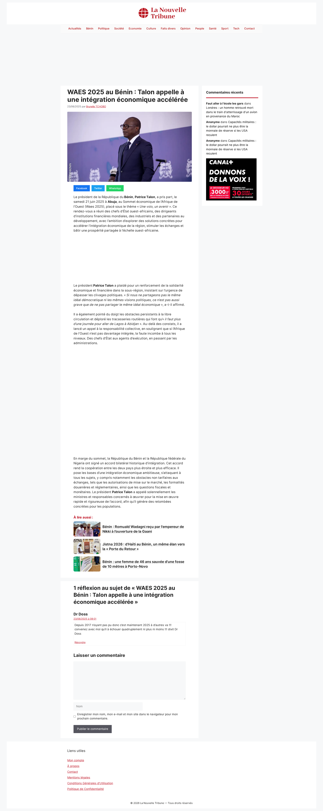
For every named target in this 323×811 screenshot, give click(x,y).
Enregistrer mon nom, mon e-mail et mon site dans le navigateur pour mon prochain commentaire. (127, 716)
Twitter (98, 188)
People (199, 28)
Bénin (89, 28)
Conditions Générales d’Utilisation (90, 783)
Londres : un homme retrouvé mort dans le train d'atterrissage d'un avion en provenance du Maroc (231, 112)
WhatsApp (115, 188)
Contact (249, 28)
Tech (236, 28)
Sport (224, 28)
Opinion (185, 28)
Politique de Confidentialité (85, 789)
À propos (73, 766)
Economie (135, 28)
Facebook (81, 188)
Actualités (74, 28)
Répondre (80, 642)
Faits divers (168, 28)
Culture (151, 28)
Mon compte (75, 760)
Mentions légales (78, 777)
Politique (103, 28)
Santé (212, 28)
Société (119, 28)
